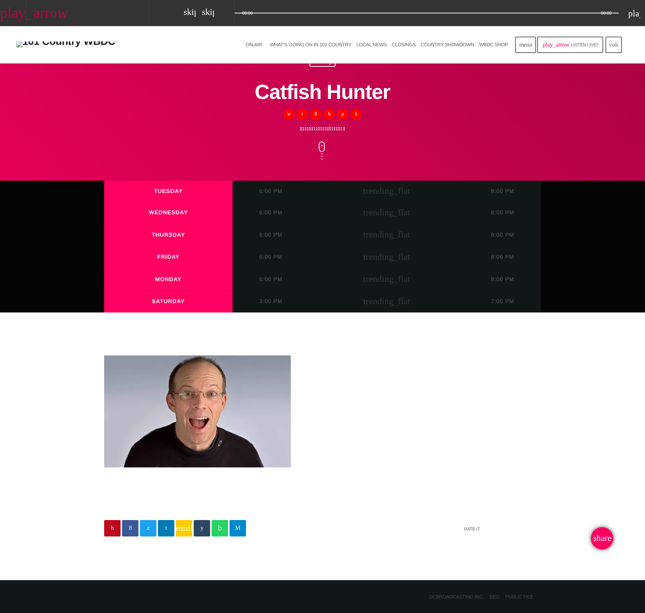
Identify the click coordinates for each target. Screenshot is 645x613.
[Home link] (65, 44)
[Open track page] (226, 13)
